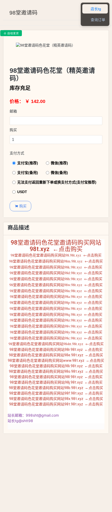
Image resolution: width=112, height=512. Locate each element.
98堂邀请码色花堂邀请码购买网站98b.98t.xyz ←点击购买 (56, 388)
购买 (13, 130)
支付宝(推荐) (27, 163)
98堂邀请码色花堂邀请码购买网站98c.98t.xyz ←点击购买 (56, 338)
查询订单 (95, 20)
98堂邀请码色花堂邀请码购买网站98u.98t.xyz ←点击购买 (56, 308)
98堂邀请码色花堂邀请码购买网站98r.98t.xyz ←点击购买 (56, 349)
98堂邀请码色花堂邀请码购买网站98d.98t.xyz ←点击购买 (56, 272)
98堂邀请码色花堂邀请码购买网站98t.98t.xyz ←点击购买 (56, 404)
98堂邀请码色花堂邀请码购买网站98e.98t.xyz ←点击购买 (56, 355)
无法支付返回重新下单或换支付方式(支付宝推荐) (56, 182)
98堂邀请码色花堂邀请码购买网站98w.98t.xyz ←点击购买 (56, 284)
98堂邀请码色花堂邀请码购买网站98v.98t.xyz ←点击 (52, 326)
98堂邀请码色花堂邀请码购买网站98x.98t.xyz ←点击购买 (56, 399)
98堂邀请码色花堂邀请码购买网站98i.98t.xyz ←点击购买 (56, 366)
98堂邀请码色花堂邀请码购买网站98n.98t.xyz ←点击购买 (56, 290)
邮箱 (13, 111)
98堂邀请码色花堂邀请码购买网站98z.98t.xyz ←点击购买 (56, 320)
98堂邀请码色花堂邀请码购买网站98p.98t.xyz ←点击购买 (56, 302)
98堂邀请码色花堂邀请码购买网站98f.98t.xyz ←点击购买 (56, 393)
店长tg (93, 9)
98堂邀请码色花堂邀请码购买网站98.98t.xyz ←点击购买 (56, 255)
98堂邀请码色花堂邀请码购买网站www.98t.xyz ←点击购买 (56, 360)
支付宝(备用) (27, 172)
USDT (22, 192)
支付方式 (17, 153)
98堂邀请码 (23, 13)
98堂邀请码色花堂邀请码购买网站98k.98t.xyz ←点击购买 (56, 267)
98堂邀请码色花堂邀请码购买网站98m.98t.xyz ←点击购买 (56, 261)
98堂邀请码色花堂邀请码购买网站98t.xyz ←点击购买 (56, 246)
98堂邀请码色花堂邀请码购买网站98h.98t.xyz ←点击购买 (56, 278)
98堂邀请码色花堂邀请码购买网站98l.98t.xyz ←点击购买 (56, 377)
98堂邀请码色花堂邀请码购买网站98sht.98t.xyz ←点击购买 (56, 343)
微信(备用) (59, 172)
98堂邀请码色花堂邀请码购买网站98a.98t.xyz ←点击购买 (56, 296)
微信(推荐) (59, 163)
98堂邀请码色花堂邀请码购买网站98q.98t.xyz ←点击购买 (56, 314)
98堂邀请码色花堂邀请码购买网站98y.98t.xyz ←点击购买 (56, 332)
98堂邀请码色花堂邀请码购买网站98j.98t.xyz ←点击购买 (56, 382)
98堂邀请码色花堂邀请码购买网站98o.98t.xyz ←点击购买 (56, 371)
